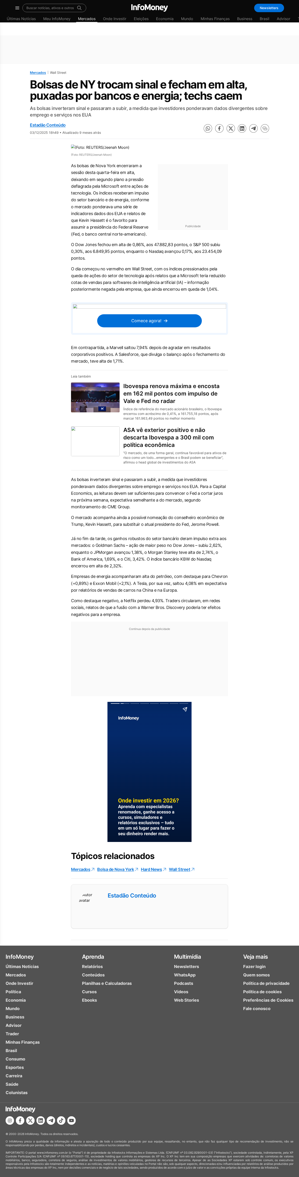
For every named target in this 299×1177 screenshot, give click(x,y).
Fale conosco (257, 1008)
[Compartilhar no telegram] (253, 128)
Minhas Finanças (215, 18)
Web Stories (186, 1000)
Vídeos (181, 991)
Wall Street (179, 869)
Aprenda (93, 956)
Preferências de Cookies (268, 1000)
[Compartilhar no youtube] (71, 1120)
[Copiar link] (265, 128)
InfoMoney (20, 956)
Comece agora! (146, 320)
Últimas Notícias (21, 18)
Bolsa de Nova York (115, 869)
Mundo (187, 18)
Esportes (15, 1067)
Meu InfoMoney (57, 18)
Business (244, 18)
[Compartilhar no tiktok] (61, 1120)
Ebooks (89, 1000)
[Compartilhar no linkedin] (242, 128)
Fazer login (254, 966)
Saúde (12, 1084)
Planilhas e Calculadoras (107, 983)
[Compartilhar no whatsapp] (208, 128)
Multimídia (187, 956)
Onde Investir (114, 18)
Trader (12, 1033)
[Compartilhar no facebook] (219, 128)
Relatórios (92, 966)
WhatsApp (185, 974)
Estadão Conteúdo (48, 125)
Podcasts (183, 983)
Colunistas (17, 1092)
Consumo (15, 1059)
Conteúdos (93, 974)
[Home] (149, 8)
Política (13, 991)
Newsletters (269, 8)
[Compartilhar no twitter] (231, 128)
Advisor (283, 18)
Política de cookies (262, 991)
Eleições (141, 18)
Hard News (151, 869)
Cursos (89, 991)
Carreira (14, 1075)
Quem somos (256, 974)
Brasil (264, 18)
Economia (165, 18)
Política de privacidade (266, 983)
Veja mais (255, 956)
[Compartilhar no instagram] (10, 1120)
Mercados (87, 18)
